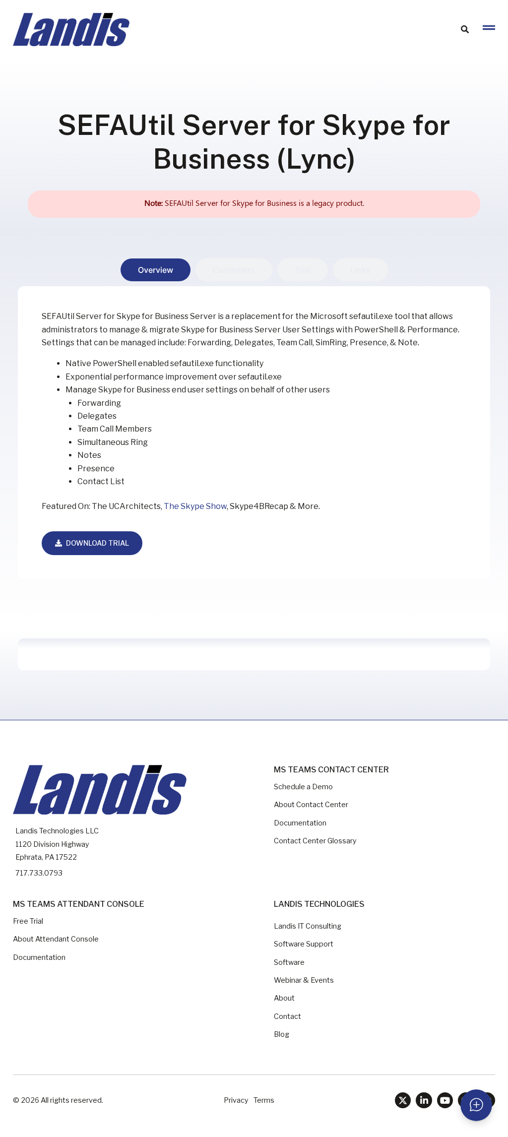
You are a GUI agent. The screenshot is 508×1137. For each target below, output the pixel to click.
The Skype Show (195, 506)
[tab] (155, 269)
